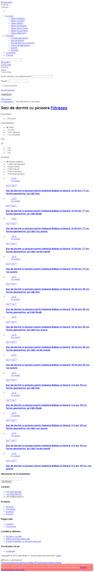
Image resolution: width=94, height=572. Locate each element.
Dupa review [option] (14, 166)
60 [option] (9, 153)
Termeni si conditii (14, 536)
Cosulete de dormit (19, 38)
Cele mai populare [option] (16, 164)
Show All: (5, 62)
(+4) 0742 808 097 (14, 494)
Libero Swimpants (19, 25)
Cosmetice (11, 52)
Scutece (9, 16)
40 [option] (9, 150)
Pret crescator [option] (15, 171)
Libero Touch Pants (19, 30)
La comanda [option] (14, 134)
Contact (9, 524)
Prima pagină (7, 101)
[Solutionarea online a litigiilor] (48, 562)
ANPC (58, 555)
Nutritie (14, 48)
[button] (47, 114)
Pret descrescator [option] (16, 174)
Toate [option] (11, 127)
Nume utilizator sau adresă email (16, 76)
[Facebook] (6, 11)
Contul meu (6, 64)
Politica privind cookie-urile (18, 539)
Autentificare (6, 95)
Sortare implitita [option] (15, 161)
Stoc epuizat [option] (14, 132)
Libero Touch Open (19, 28)
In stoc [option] (11, 130)
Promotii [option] (12, 118)
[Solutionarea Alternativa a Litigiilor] (17, 562)
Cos (3, 69)
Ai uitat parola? (8, 90)
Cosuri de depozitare (20, 45)
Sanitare (14, 50)
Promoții (9, 55)
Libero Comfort (17, 21)
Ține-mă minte (10, 85)
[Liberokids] (6, 2)
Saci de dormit (17, 40)
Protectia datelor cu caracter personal (23, 541)
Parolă (4, 81)
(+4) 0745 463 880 (13, 492)
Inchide (21, 570)
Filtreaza (59, 107)
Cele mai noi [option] (13, 169)
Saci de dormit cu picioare (22, 43)
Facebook (10, 551)
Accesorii (10, 35)
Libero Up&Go (17, 23)
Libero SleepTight (18, 33)
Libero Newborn (18, 18)
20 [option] (9, 148)
